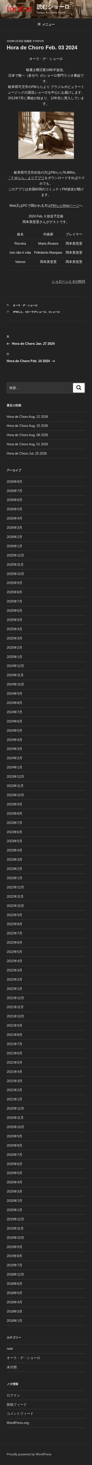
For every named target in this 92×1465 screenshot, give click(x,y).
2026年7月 (14, 491)
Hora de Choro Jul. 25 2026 (27, 453)
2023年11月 (15, 786)
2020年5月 (14, 1173)
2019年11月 (15, 1228)
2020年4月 (14, 1182)
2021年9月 (14, 1025)
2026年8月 (14, 481)
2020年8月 (14, 1145)
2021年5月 (14, 1062)
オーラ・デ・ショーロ (25, 305)
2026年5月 (14, 509)
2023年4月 (14, 850)
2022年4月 (14, 961)
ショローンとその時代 (68, 281)
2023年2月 (14, 869)
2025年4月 (14, 629)
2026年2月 (14, 537)
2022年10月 (15, 906)
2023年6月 (14, 832)
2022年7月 (14, 933)
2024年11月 (15, 675)
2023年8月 (14, 813)
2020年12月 (15, 1108)
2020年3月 (14, 1191)
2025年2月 (14, 647)
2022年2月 (14, 979)
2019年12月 (15, 1219)
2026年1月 (14, 546)
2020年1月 (14, 1210)
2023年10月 (15, 795)
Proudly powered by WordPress (29, 1454)
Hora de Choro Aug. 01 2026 (27, 444)
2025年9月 (14, 583)
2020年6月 (14, 1164)
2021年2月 (14, 1090)
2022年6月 (14, 942)
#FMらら (18, 311)
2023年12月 (15, 776)
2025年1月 (14, 657)
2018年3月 (14, 1311)
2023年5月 (14, 841)
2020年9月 (14, 1136)
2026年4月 (14, 518)
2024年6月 (14, 721)
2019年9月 (14, 1247)
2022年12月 (15, 887)
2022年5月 (14, 952)
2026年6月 (14, 500)
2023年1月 (14, 878)
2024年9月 (14, 693)
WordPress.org (18, 1423)
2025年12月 (15, 555)
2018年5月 (14, 1293)
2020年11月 (15, 1118)
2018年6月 (14, 1284)
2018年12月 (15, 1274)
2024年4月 (14, 740)
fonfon (38, 41)
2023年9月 (14, 804)
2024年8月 (14, 703)
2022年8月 (14, 924)
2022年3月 (14, 970)
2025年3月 (14, 638)
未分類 (12, 1367)
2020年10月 (15, 1127)
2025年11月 (15, 564)
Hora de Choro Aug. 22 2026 (27, 417)
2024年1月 (14, 767)
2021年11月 (15, 1007)
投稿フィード (17, 1404)
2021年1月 (14, 1099)
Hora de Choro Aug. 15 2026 (27, 426)
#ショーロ (54, 311)
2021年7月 (14, 1044)
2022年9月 (14, 915)
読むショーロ (53, 7)
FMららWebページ (65, 205)
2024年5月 (14, 730)
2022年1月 (14, 989)
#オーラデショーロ (35, 311)
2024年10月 (15, 684)
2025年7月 (14, 601)
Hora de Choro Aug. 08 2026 (27, 435)
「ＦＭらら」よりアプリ (26, 178)
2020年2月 (14, 1201)
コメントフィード (20, 1413)
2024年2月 (14, 758)
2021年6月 (14, 1053)
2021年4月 (14, 1072)
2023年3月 (14, 859)
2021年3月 (14, 1081)
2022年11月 (15, 896)
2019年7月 (14, 1265)
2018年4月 (14, 1302)
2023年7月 (14, 823)
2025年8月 (14, 592)
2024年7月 (14, 712)
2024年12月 (15, 666)
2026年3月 (14, 527)
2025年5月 (14, 620)
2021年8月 (14, 1035)
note (10, 1348)
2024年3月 (14, 749)
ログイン (13, 1395)
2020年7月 (14, 1155)
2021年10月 (15, 1016)
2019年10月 (15, 1238)
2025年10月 (15, 574)
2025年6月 (14, 610)
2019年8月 (14, 1256)
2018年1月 (14, 1320)
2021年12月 (15, 998)
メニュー (48, 24)
